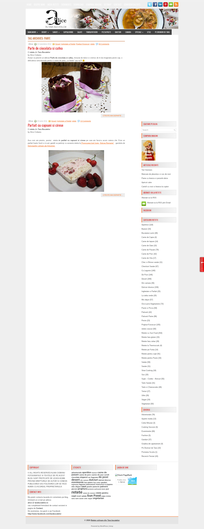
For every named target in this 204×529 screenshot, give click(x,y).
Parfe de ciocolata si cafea (45, 48)
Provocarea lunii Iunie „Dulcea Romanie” (97, 143)
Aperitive (145, 225)
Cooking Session (148, 427)
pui (107, 489)
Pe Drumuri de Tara (162, 32)
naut (83, 486)
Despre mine (39, 4)
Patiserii (145, 312)
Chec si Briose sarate (150, 262)
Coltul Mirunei (147, 423)
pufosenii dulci (99, 489)
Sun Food (94, 495)
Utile (149, 32)
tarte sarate (79, 498)
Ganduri (145, 440)
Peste (144, 320)
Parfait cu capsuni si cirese (45, 125)
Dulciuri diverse (148, 287)
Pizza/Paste (106, 32)
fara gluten (88, 482)
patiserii (104, 486)
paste (89, 486)
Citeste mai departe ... (113, 116)
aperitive (86, 472)
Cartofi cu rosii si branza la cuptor (155, 187)
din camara (84, 480)
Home (29, 4)
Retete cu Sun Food (150, 333)
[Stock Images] (148, 160)
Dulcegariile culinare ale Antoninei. (41, 146)
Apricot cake (147, 182)
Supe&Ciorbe (68, 32)
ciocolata (75, 477)
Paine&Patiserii (92, 32)
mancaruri (90, 484)
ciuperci (84, 477)
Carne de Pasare (148, 250)
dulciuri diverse (105, 480)
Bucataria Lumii (148, 233)
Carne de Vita (147, 258)
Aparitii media (147, 419)
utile (85, 498)
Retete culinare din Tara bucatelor (105, 520)
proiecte (91, 489)
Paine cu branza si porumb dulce (155, 178)
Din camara (146, 283)
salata (83, 496)
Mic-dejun (145, 300)
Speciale (139, 32)
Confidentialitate (132, 4)
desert (75, 479)
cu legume (93, 477)
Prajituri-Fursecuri (83, 44)
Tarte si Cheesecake (150, 387)
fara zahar (96, 482)
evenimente (77, 482)
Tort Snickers (147, 170)
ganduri (104, 482)
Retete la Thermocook (150, 345)
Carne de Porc (147, 254)
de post (103, 477)
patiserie (96, 487)
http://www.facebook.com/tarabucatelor (44, 514)
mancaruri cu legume (104, 484)
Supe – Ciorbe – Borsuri (151, 379)
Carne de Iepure (148, 241)
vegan (90, 498)
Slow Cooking (147, 370)
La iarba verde (147, 295)
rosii (79, 496)
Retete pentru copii (149, 354)
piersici (74, 489)
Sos (143, 375)
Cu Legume (146, 270)
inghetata (74, 484)
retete (92, 44)
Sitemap (107, 4)
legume (82, 484)
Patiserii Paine (147, 316)
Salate (79, 32)
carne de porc (85, 475)
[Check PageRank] (123, 475)
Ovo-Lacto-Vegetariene (151, 304)
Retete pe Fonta (148, 350)
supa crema (106, 496)
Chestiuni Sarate (148, 266)
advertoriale (76, 473)
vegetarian (98, 498)
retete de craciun (89, 493)
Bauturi (118, 32)
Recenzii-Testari (148, 456)
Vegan (144, 400)
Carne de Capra (148, 237)
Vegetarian (146, 404)
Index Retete (53, 4)
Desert (45, 32)
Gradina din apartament (151, 444)
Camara (128, 32)
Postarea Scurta (148, 452)
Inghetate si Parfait (68, 44)
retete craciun (147, 329)
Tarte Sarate (146, 383)
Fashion (145, 435)
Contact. (39, 508)
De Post (145, 275)
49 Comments (104, 44)
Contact (118, 4)
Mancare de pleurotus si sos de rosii (156, 174)
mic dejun (76, 486)
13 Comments (85, 121)
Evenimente (66, 4)
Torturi (144, 391)
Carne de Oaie (147, 246)
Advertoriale (146, 415)
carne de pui (97, 475)
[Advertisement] (159, 78)
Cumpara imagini (94, 4)
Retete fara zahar (148, 341)
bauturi (94, 472)
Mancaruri (33, 32)
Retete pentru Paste (150, 358)
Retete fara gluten (149, 337)
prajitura (82, 489)
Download (79, 4)
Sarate (56, 32)
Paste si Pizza (147, 308)
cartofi (106, 475)
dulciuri (93, 479)
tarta (73, 498)
